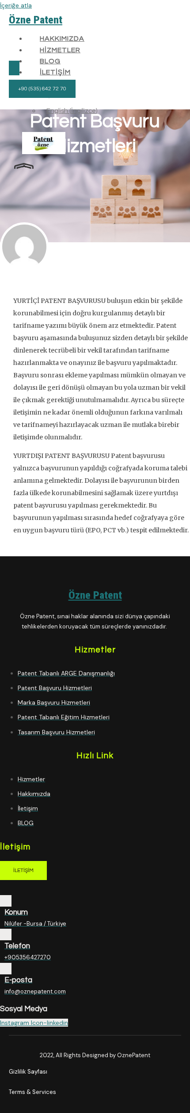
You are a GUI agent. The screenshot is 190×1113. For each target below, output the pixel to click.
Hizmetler (60, 50)
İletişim (55, 72)
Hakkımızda (62, 38)
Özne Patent (35, 20)
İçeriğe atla (16, 5)
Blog (50, 61)
